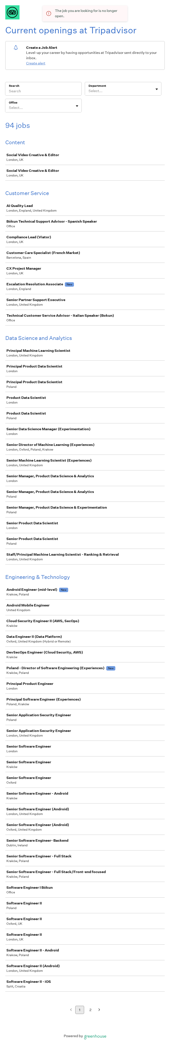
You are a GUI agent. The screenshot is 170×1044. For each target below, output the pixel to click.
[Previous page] (71, 1010)
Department (97, 86)
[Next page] (99, 1010)
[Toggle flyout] (156, 89)
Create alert (35, 63)
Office (13, 102)
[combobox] (9, 107)
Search (14, 86)
